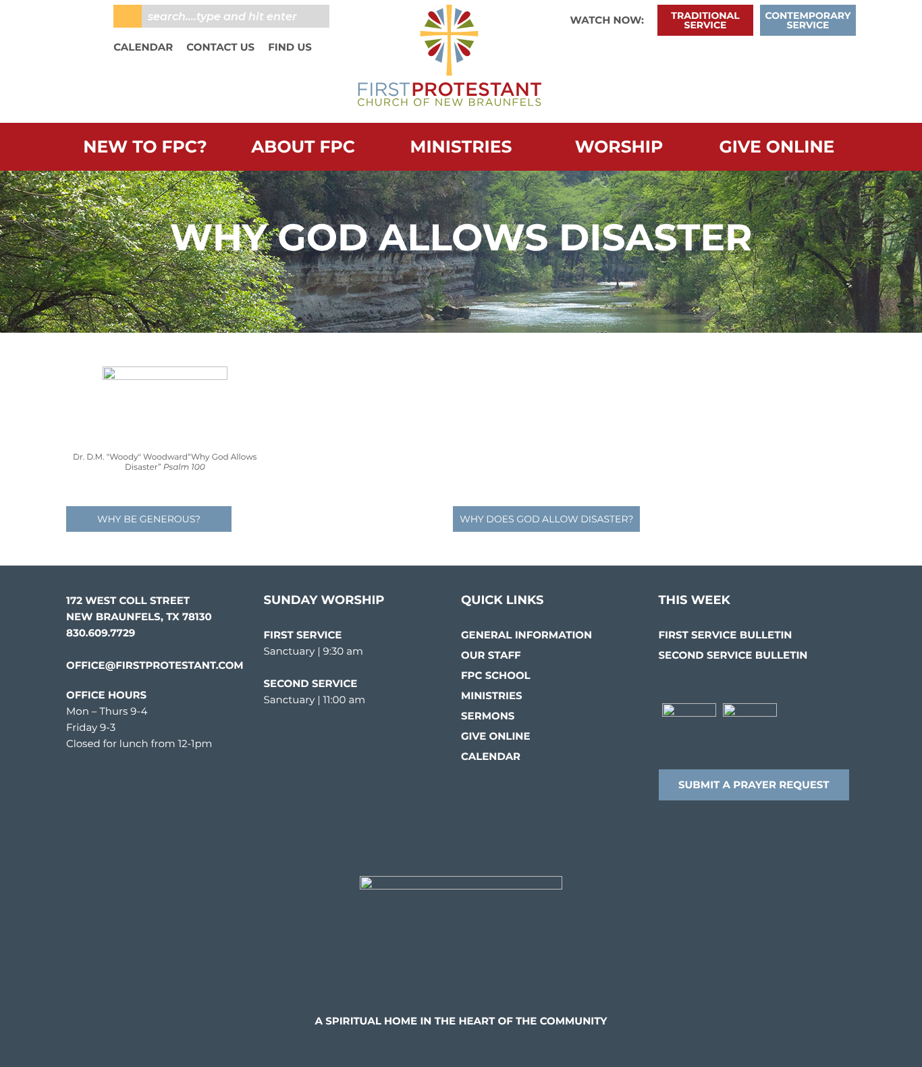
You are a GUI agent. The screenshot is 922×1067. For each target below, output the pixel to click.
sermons (487, 715)
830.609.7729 (100, 632)
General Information (526, 634)
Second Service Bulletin (733, 655)
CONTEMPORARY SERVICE (808, 20)
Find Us (290, 46)
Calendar (143, 46)
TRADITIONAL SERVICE (705, 20)
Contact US (220, 46)
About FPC (303, 147)
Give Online (777, 147)
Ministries (461, 147)
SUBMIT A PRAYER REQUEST (754, 784)
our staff (491, 655)
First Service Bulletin (725, 634)
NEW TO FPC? (145, 147)
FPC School (496, 675)
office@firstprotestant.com (155, 665)
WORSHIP (619, 147)
